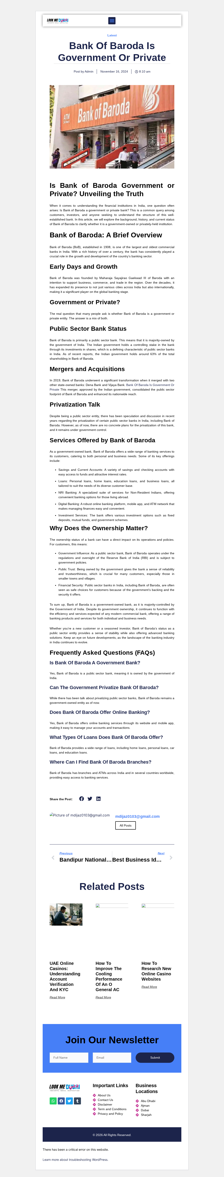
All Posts (125, 825)
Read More (57, 997)
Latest (112, 35)
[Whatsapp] (53, 1100)
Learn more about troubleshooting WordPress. (75, 1159)
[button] (112, 20)
